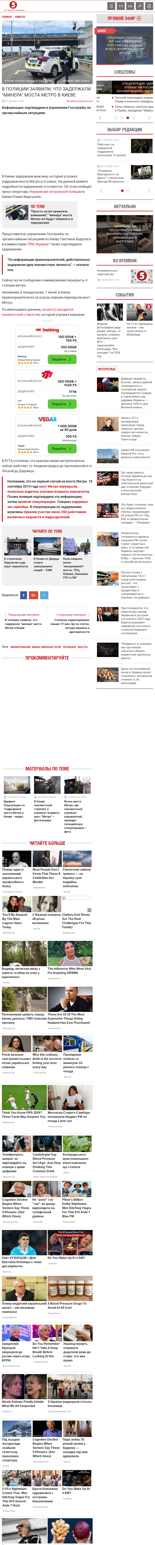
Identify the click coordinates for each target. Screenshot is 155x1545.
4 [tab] (134, 118)
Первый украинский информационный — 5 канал (13, 6)
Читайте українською (79, 100)
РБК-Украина (38, 244)
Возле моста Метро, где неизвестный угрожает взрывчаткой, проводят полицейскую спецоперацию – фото (75, 816)
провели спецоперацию (37, 502)
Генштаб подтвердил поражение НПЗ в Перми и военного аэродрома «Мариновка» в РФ (125, 101)
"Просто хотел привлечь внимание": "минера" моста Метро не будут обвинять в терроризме (52, 217)
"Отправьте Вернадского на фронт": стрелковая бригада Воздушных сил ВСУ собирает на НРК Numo (111, 179)
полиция (69, 647)
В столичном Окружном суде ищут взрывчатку (16, 562)
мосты (83, 647)
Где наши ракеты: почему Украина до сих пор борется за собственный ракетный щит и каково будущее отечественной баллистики (137, 483)
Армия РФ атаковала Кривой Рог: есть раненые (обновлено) (135, 453)
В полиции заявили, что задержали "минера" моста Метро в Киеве (23, 624)
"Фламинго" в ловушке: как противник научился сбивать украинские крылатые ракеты (136, 651)
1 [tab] (110, 64)
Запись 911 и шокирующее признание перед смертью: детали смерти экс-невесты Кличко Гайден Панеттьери (134, 428)
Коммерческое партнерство (107, 272)
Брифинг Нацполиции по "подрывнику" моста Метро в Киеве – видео (14, 809)
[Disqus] (47, 716)
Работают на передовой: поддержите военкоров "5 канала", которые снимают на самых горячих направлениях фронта (112, 155)
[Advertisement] (47, 388)
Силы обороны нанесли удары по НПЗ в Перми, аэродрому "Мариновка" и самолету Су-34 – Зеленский (125, 110)
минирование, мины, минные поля (36, 647)
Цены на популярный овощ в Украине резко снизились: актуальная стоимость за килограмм (136, 676)
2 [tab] (139, 64)
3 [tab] (127, 118)
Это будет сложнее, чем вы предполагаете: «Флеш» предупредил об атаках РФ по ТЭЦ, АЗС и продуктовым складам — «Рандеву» (137, 513)
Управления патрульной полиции (55, 192)
